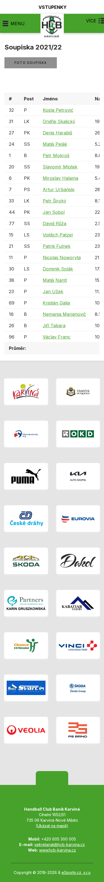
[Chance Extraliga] (26, 645)
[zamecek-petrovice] (78, 391)
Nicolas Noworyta (62, 257)
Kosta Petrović (58, 110)
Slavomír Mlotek (60, 167)
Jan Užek (53, 291)
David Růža (54, 223)
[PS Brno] (78, 730)
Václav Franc (56, 337)
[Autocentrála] (26, 561)
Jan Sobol (54, 212)
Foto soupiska (30, 63)
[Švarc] (26, 688)
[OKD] (78, 434)
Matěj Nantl (55, 280)
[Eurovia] (78, 518)
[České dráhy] (26, 518)
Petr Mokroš (56, 155)
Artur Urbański (58, 189)
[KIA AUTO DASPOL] (78, 476)
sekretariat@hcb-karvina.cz (59, 844)
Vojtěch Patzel (58, 235)
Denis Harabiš (57, 133)
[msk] (26, 434)
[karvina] (26, 391)
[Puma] (26, 476)
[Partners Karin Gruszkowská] (26, 603)
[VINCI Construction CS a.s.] (78, 645)
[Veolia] (26, 730)
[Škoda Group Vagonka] (78, 688)
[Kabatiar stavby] (78, 603)
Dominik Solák (58, 269)
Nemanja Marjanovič (64, 314)
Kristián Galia (56, 303)
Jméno (50, 99)
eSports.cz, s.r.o (76, 872)
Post (29, 99)
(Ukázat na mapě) (52, 825)
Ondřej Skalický (59, 121)
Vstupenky (53, 7)
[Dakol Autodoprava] (78, 561)
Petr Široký (54, 201)
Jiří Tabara (54, 325)
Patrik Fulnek (56, 246)
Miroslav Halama (60, 178)
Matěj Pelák (55, 144)
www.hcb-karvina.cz (57, 850)
